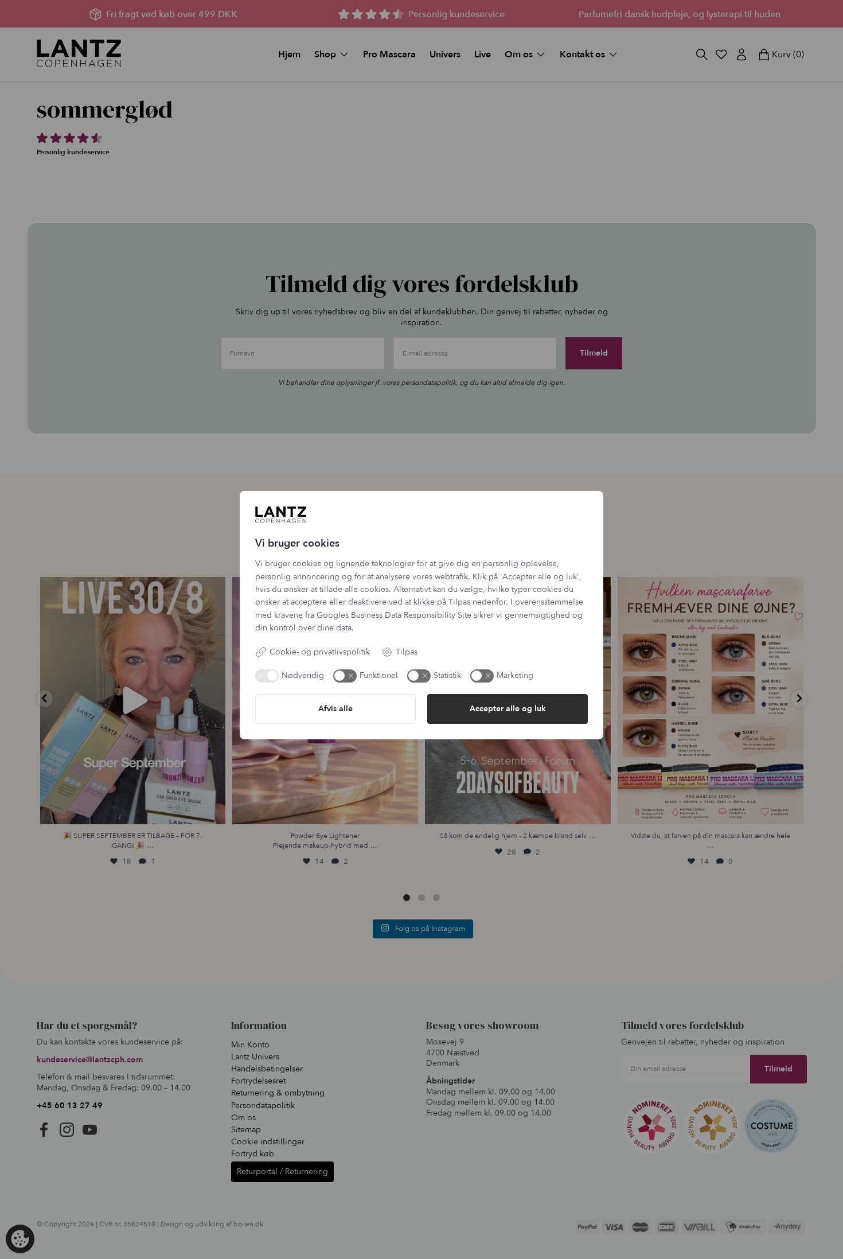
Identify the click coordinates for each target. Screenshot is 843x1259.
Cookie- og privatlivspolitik (320, 651)
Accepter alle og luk (508, 708)
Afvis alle (335, 708)
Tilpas (406, 651)
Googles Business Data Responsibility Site (394, 615)
